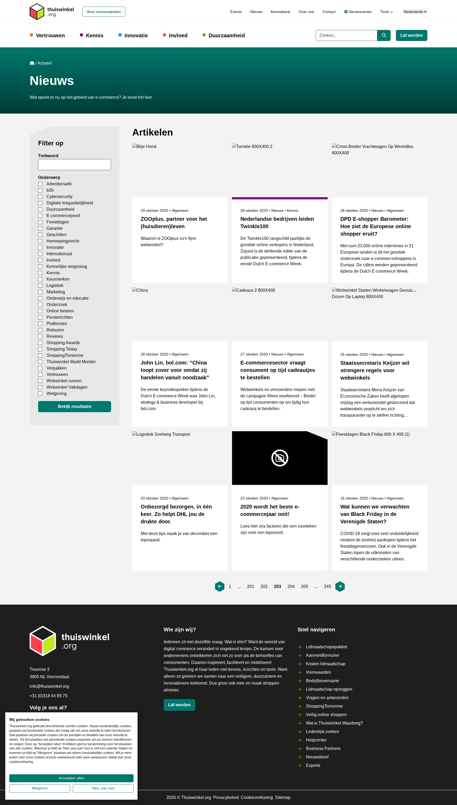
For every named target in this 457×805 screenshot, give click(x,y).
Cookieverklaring (257, 797)
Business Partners (323, 748)
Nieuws (256, 12)
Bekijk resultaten (75, 406)
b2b (50, 190)
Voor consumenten (104, 12)
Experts (313, 765)
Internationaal (59, 253)
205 (304, 586)
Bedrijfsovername (322, 680)
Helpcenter (316, 740)
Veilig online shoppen (326, 714)
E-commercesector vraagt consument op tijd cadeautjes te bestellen (277, 370)
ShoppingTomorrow (65, 355)
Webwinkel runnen (64, 381)
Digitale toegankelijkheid (70, 203)
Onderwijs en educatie (68, 298)
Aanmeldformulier (322, 655)
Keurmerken (58, 279)
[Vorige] (220, 586)
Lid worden (411, 35)
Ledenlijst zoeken (322, 731)
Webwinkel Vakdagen (67, 387)
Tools (384, 12)
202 (264, 586)
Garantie (55, 228)
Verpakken (57, 368)
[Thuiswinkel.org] (52, 11)
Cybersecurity (59, 196)
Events (236, 12)
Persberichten (60, 317)
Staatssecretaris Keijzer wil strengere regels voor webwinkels (374, 370)
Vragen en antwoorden (327, 697)
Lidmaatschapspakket (326, 647)
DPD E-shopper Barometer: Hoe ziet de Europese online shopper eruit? (375, 226)
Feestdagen (58, 222)
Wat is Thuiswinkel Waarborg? (334, 723)
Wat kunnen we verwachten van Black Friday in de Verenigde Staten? (374, 514)
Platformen (57, 323)
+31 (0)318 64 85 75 (48, 696)
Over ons (306, 12)
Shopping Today (62, 349)
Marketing (56, 292)
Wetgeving (57, 393)
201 (250, 586)
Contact (329, 12)
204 (291, 586)
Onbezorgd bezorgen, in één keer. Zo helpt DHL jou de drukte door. (176, 514)
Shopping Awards (63, 342)
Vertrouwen (50, 35)
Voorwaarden (318, 672)
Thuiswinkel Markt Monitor (71, 361)
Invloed (178, 35)
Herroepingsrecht (63, 241)
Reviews (55, 336)
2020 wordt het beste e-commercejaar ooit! (269, 510)
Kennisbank (280, 12)
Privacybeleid (226, 797)
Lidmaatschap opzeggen (329, 689)
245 (327, 586)
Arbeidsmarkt (59, 184)
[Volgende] (340, 586)
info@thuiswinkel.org (49, 686)
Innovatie (136, 35)
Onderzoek (57, 304)
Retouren (55, 330)
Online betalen (60, 311)
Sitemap (283, 797)
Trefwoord (48, 156)
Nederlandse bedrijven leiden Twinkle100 (277, 222)
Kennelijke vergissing (67, 266)
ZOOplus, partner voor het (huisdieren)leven (174, 222)
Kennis (94, 35)
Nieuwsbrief (317, 757)
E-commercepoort (63, 215)
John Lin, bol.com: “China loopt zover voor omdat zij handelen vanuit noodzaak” (175, 370)
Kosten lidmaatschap (325, 664)
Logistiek (55, 285)
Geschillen (57, 234)
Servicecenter (360, 12)
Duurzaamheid (227, 35)
